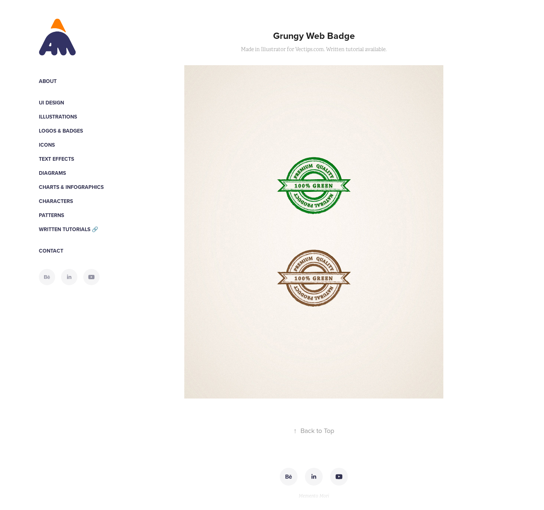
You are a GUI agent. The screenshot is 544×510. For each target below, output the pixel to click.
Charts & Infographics (71, 187)
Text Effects (56, 159)
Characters (56, 201)
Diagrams (52, 173)
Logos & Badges (61, 130)
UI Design (51, 102)
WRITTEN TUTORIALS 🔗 (68, 229)
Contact (51, 250)
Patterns (51, 215)
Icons (47, 145)
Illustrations (58, 116)
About (48, 81)
